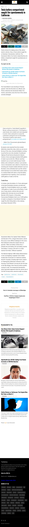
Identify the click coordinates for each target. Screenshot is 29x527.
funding (16, 497)
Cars (6, 7)
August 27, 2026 (11, 332)
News (9, 505)
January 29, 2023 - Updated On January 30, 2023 (13, 20)
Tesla (3, 277)
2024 (14, 487)
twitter (9, 513)
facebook (10, 497)
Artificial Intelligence (17, 489)
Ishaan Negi (4, 332)
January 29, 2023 (7, 144)
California (14, 274)
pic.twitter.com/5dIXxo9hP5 (18, 139)
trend (24, 510)
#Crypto (3, 487)
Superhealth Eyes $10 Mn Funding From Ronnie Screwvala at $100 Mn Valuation (13, 72)
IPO (8, 502)
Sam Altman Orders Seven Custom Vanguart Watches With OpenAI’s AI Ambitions (12, 68)
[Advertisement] (14, 112)
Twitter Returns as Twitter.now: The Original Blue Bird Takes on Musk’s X (14, 76)
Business (9, 492)
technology (8, 510)
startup (17, 508)
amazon (4, 489)
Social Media (5, 508)
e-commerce (5, 495)
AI (24, 487)
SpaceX (12, 508)
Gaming (22, 497)
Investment (20, 500)
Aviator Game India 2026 (8, 480)
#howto (9, 487)
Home (2, 7)
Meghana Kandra (7, 18)
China (14, 492)
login (5, 423)
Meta (22, 502)
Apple (9, 489)
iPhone (3, 502)
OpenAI (14, 505)
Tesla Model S (9, 277)
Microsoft (4, 505)
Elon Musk (20, 274)
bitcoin (3, 492)
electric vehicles (14, 495)
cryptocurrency (21, 492)
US (13, 513)
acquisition (19, 487)
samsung (20, 505)
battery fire (7, 274)
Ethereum (4, 497)
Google (3, 500)
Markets (18, 502)
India (8, 500)
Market (12, 502)
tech (3, 510)
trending (4, 513)
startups (22, 508)
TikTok (19, 510)
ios (26, 500)
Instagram (13, 500)
